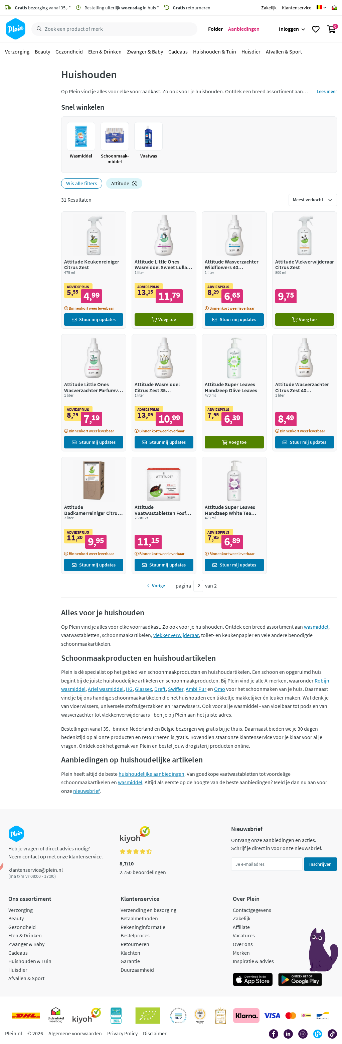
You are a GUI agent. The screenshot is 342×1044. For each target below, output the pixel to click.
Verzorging (17, 51)
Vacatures (244, 935)
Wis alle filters (81, 183)
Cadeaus (178, 51)
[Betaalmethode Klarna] (246, 1015)
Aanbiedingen (244, 28)
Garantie (130, 961)
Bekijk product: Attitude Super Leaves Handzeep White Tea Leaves (234, 515)
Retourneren (135, 944)
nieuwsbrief (86, 791)
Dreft (160, 689)
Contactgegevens (252, 910)
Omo (219, 689)
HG (129, 689)
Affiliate (241, 927)
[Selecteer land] (321, 7)
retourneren (191, 8)
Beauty (42, 51)
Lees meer (327, 91)
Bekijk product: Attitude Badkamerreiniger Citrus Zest (93, 515)
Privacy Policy (122, 1033)
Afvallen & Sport (284, 51)
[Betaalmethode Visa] (272, 1015)
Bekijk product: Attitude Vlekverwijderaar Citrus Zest (305, 270)
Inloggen (289, 28)
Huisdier (251, 51)
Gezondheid (69, 51)
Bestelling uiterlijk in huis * (121, 8)
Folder (215, 28)
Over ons (243, 944)
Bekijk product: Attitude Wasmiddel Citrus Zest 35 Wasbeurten (164, 392)
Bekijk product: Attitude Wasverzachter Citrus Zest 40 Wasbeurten (305, 392)
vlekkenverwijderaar (176, 635)
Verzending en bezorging (148, 910)
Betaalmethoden (139, 918)
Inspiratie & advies (253, 961)
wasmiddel (316, 626)
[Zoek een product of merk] (37, 29)
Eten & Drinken (105, 51)
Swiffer (175, 689)
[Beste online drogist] (200, 1015)
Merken (241, 952)
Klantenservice (296, 8)
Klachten (130, 952)
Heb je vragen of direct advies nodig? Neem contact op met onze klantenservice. (55, 852)
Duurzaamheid (137, 969)
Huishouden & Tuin (214, 51)
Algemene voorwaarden (75, 1033)
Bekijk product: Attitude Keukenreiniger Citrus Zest (93, 270)
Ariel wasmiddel (106, 689)
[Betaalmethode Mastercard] (290, 1016)
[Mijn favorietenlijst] (316, 29)
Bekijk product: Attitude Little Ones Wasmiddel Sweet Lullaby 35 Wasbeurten (164, 270)
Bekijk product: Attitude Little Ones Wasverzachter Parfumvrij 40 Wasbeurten (93, 392)
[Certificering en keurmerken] (147, 1015)
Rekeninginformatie (143, 927)
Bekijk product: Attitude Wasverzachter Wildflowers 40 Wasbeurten (234, 270)
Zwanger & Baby (145, 51)
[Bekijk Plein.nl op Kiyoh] (86, 1015)
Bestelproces (135, 935)
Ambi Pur (196, 689)
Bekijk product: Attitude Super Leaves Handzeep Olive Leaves (234, 392)
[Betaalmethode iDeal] (306, 1016)
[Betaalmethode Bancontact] (322, 1016)
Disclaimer (155, 1033)
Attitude (120, 183)
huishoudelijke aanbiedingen (151, 773)
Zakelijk (269, 8)
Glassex (143, 689)
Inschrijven (320, 864)
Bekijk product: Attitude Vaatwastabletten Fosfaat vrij (164, 515)
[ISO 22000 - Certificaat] (178, 1015)
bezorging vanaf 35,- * (43, 8)
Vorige (158, 586)
